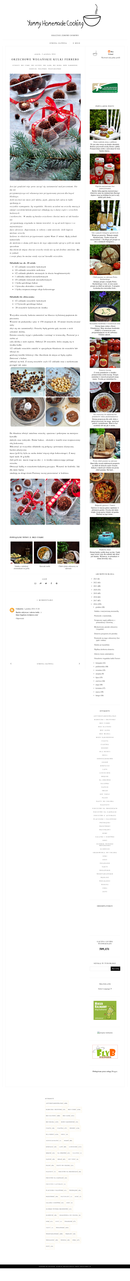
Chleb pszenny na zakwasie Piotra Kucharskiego (105, 278)
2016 (95, 604)
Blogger (114, 1071)
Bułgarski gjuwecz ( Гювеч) (105, 505)
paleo (105, 798)
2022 (95, 582)
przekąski (105, 822)
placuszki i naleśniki (105, 819)
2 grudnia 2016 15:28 (31, 609)
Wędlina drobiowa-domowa (104, 649)
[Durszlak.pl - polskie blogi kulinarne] (105, 1032)
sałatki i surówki (105, 837)
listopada (99, 663)
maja (98, 684)
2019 (95, 593)
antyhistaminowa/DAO (105, 716)
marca (98, 692)
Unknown (19, 608)
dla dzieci (105, 751)
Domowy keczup (105, 370)
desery (105, 748)
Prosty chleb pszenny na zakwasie (105, 461)
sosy (105, 860)
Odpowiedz (20, 618)
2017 (95, 600)
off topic (105, 794)
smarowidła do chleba (105, 852)
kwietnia (99, 688)
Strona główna (58, 43)
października (100, 666)
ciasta (105, 741)
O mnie (76, 43)
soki (105, 856)
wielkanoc (105, 881)
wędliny (105, 877)
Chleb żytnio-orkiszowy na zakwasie (68, 567)
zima (105, 888)
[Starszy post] (79, 663)
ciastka (105, 744)
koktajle (105, 766)
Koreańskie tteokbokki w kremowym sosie (105, 323)
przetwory (105, 826)
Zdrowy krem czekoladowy (104, 654)
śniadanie (105, 863)
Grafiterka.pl (85, 1266)
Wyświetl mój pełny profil (110, 57)
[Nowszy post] (11, 663)
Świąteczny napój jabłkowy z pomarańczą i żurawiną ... (104, 621)
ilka (112, 51)
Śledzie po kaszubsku (101, 645)
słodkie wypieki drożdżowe (104, 844)
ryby (105, 833)
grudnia (99, 607)
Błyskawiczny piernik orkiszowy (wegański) (106, 628)
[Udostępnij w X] (45, 583)
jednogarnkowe (105, 759)
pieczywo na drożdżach (104, 808)
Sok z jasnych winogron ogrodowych (105, 233)
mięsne (105, 776)
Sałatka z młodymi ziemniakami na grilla (21, 567)
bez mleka (57, 65)
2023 (95, 579)
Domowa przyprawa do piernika (105, 633)
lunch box (105, 773)
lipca (98, 677)
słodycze (33, 69)
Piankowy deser (105, 549)
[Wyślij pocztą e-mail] (35, 583)
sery (105, 840)
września (99, 670)
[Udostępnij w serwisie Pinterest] (56, 583)
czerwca (99, 681)
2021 (95, 586)
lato (105, 769)
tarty (105, 867)
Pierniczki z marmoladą (102, 615)
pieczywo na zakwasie (105, 812)
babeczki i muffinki (105, 719)
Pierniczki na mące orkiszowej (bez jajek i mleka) (107, 639)
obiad (105, 790)
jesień (105, 762)
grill (105, 755)
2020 (95, 589)
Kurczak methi (45, 566)
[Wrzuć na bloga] (40, 583)
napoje (105, 787)
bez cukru (25, 65)
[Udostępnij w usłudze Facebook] (51, 583)
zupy (105, 891)
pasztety (105, 805)
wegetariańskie (54, 69)
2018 (95, 597)
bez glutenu (36, 65)
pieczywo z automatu (105, 815)
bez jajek (47, 65)
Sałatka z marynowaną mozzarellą (106, 611)
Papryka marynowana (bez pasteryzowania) (105, 187)
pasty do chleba (105, 801)
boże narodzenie (70, 65)
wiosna (105, 884)
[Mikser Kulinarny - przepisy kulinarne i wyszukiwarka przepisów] (105, 1019)
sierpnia (99, 673)
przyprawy (105, 830)
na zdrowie (105, 780)
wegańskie (42, 69)
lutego (98, 695)
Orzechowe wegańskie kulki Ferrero (45, 59)
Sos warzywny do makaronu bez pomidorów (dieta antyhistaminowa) (105, 415)
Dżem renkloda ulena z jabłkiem (105, 142)
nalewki (105, 783)
